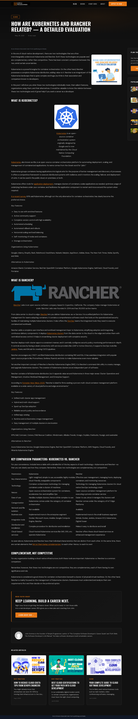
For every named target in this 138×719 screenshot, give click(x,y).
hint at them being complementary (47, 544)
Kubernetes (61, 133)
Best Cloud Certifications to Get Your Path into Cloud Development (65, 685)
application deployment (43, 184)
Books (82, 4)
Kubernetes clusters (55, 333)
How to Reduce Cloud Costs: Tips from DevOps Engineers (27, 684)
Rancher (16, 305)
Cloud (15, 17)
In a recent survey (18, 196)
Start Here (93, 4)
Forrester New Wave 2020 (33, 383)
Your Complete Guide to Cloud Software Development (103, 684)
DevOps (70, 321)
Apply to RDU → (117, 4)
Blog (75, 4)
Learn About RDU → (26, 615)
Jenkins (14, 349)
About (102, 4)
